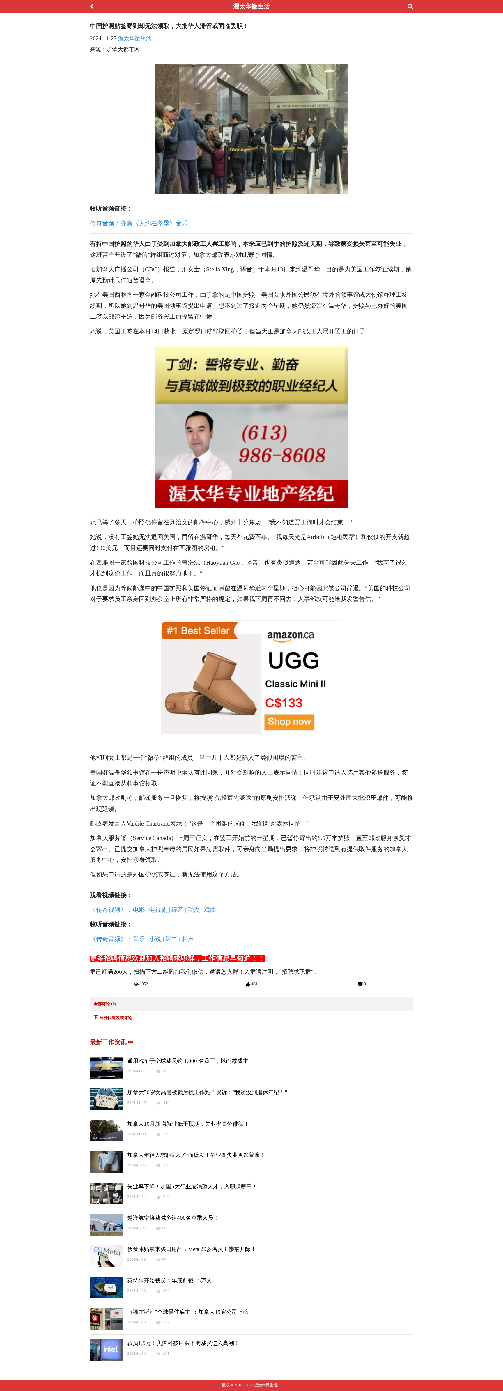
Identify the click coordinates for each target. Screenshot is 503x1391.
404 (253, 984)
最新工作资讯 (109, 1042)
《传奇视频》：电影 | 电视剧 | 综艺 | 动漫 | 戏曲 (153, 909)
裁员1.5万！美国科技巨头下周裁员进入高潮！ (183, 1343)
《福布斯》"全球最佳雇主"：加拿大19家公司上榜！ (190, 1312)
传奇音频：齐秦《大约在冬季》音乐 (139, 223)
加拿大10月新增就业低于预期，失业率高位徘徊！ (188, 1124)
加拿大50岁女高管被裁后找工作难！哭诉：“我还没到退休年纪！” (207, 1092)
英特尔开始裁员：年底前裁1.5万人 (169, 1280)
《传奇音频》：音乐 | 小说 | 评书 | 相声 (142, 939)
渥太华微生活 (134, 38)
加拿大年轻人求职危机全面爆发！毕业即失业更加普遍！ (196, 1155)
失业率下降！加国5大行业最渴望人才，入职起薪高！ (192, 1186)
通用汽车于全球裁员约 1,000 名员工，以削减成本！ (190, 1061)
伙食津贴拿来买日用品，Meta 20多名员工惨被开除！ (191, 1249)
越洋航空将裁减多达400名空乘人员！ (173, 1218)
